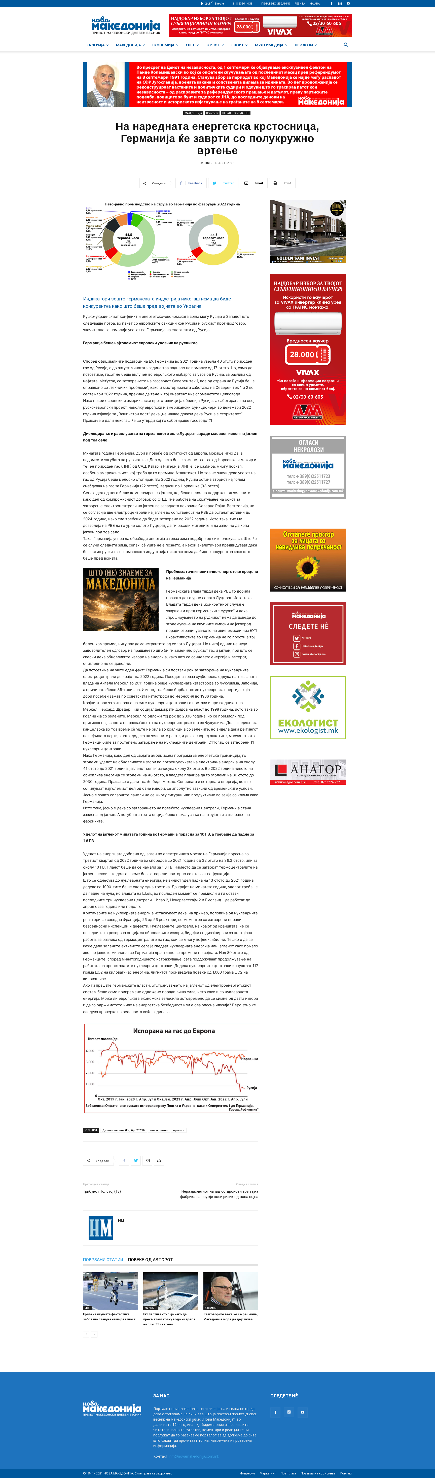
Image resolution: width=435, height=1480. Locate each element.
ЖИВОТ (213, 45)
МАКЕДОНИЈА (128, 45)
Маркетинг (268, 1473)
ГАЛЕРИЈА (96, 45)
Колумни (210, 1308)
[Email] (147, 1161)
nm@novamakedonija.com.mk (194, 1456)
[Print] (159, 1161)
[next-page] (94, 1334)
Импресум (247, 1473)
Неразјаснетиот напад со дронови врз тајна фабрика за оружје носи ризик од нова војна (219, 1194)
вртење (178, 1130)
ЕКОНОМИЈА (163, 45)
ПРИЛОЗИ (304, 45)
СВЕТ (190, 45)
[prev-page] (86, 1334)
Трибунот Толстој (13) (102, 1191)
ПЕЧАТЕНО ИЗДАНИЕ (275, 3)
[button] (346, 45)
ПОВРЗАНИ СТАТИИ (103, 1259)
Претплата (288, 1473)
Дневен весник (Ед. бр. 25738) (123, 1130)
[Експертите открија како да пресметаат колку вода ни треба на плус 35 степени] (170, 1291)
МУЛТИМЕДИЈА (269, 45)
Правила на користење (318, 1473)
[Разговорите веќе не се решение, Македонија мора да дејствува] (230, 1291)
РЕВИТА (300, 3)
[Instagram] (340, 3)
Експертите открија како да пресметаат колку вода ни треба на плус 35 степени (169, 1319)
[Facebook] (331, 3)
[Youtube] (348, 3)
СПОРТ (237, 45)
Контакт (346, 1473)
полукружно (159, 1130)
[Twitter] (136, 1161)
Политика (212, 113)
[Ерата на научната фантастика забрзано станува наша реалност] (110, 1291)
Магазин (150, 1308)
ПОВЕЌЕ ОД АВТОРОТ (150, 1259)
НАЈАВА (315, 3)
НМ (207, 163)
